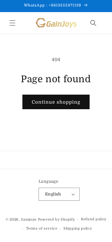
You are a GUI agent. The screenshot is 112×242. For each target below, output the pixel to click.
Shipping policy (77, 228)
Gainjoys (29, 219)
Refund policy (93, 219)
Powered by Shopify (56, 219)
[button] (12, 23)
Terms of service (41, 228)
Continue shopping (56, 102)
